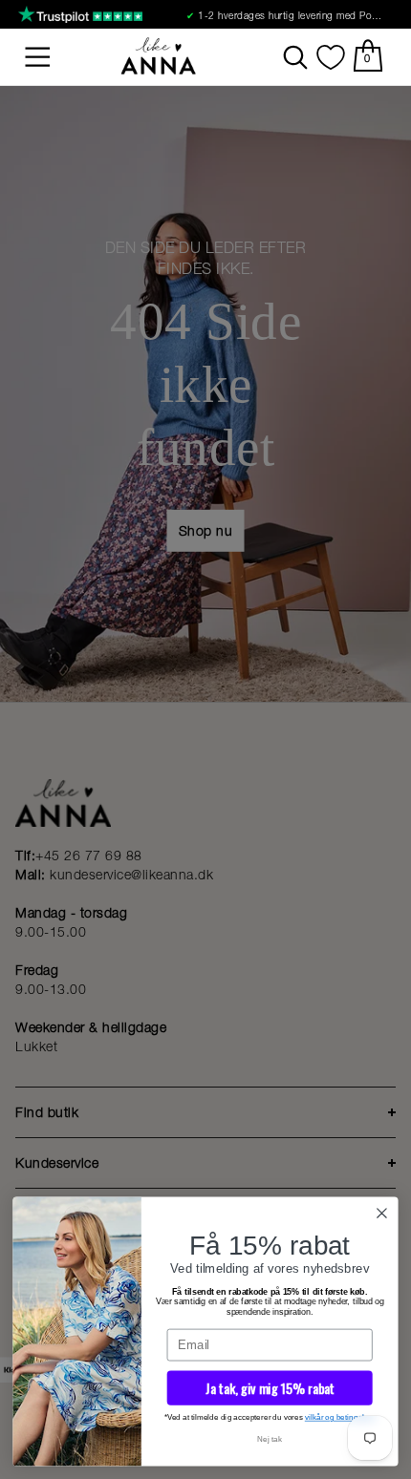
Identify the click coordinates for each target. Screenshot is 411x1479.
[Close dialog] (382, 1213)
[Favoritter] (330, 57)
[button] (38, 57)
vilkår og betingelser (340, 1417)
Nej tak (269, 1439)
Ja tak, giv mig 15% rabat (270, 1388)
